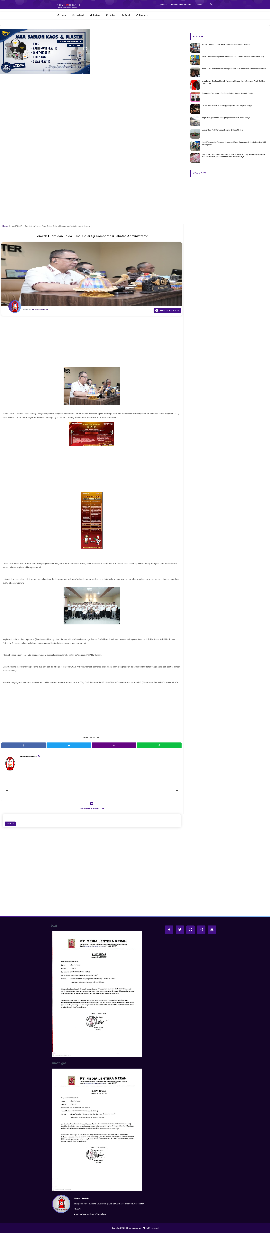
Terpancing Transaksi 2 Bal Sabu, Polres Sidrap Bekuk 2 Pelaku (227, 93)
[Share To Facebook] (23, 745)
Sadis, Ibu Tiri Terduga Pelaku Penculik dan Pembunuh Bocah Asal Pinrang (233, 56)
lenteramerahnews (28, 756)
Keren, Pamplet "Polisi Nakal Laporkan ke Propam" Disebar (226, 44)
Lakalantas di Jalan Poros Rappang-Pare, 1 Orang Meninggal (227, 105)
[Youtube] (212, 929)
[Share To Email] (114, 745)
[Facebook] (169, 929)
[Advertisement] (84, 129)
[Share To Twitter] (69, 745)
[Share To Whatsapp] (159, 745)
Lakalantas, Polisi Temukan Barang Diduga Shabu (222, 130)
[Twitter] (180, 929)
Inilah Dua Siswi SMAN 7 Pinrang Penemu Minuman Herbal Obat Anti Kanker (234, 69)
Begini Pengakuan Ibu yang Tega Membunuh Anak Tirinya (226, 117)
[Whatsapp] (190, 929)
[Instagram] (201, 929)
